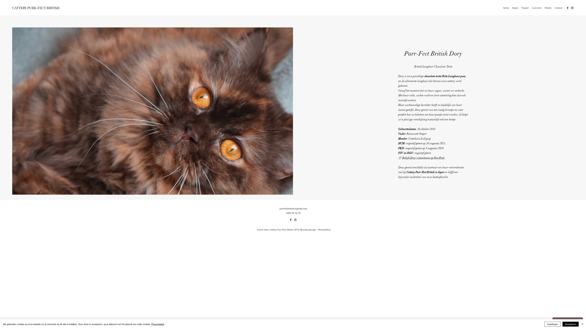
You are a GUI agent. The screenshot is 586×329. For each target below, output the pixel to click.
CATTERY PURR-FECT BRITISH (36, 7)
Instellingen (552, 324)
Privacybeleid (157, 324)
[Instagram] (572, 7)
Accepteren (570, 324)
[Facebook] (567, 7)
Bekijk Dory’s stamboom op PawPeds (423, 157)
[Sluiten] (582, 324)
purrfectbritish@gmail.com (293, 208)
